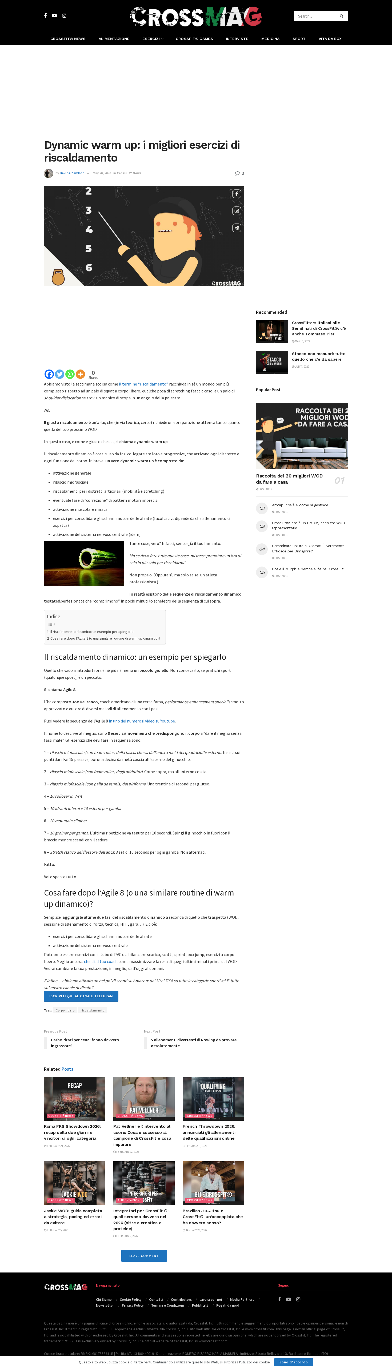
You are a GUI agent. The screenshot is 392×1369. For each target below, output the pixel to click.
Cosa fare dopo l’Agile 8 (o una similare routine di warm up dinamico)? (105, 638)
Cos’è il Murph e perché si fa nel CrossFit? (308, 569)
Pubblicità (200, 1305)
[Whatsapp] (70, 374)
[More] (80, 374)
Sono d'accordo (293, 1362)
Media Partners (242, 1299)
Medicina (270, 39)
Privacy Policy (132, 1305)
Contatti (156, 1299)
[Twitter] (59, 374)
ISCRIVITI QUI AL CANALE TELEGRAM (81, 996)
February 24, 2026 (58, 1146)
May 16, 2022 (302, 341)
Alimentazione (114, 39)
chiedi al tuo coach (101, 961)
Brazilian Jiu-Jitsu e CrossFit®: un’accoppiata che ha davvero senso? (213, 1216)
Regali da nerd (227, 1305)
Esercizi (151, 39)
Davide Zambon (72, 173)
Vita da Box (330, 39)
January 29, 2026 (196, 1230)
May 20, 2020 (102, 173)
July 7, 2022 (301, 366)
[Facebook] (49, 374)
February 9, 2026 (196, 1146)
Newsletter (105, 1305)
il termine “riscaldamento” (143, 384)
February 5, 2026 (57, 1230)
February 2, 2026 (127, 1236)
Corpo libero (65, 1010)
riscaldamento (93, 1010)
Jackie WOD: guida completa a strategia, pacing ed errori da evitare (73, 1216)
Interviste (237, 39)
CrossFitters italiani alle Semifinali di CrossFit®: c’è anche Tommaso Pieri (319, 328)
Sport (299, 39)
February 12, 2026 (127, 1152)
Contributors (181, 1299)
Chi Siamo (104, 1299)
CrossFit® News (68, 39)
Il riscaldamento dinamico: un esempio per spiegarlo (92, 631)
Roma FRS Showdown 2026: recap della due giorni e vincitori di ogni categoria (72, 1132)
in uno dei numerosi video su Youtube (142, 721)
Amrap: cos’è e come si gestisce (300, 505)
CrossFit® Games (194, 39)
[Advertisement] (196, 90)
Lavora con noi (210, 1299)
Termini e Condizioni (167, 1305)
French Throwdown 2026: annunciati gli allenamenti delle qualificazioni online (209, 1132)
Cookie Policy (130, 1299)
